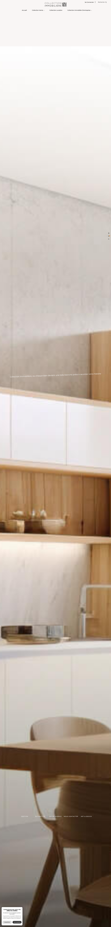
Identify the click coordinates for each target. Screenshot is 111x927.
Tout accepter (17, 922)
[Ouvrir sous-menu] (44, 10)
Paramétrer (7, 922)
